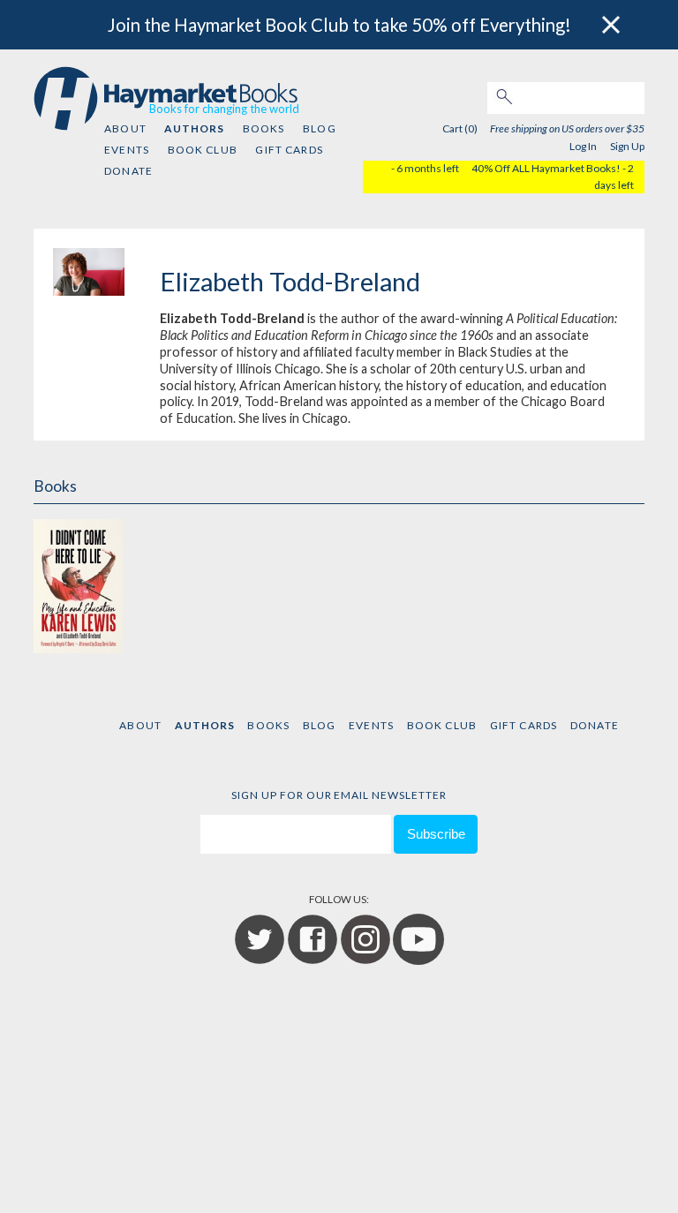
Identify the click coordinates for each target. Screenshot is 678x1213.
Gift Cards (289, 149)
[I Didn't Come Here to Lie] (78, 584)
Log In (583, 146)
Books (264, 128)
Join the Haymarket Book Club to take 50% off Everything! (339, 24)
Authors (194, 128)
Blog (319, 128)
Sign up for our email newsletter (339, 795)
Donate (128, 170)
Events (126, 149)
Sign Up (627, 146)
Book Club (202, 149)
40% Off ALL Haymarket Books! (546, 168)
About (125, 128)
